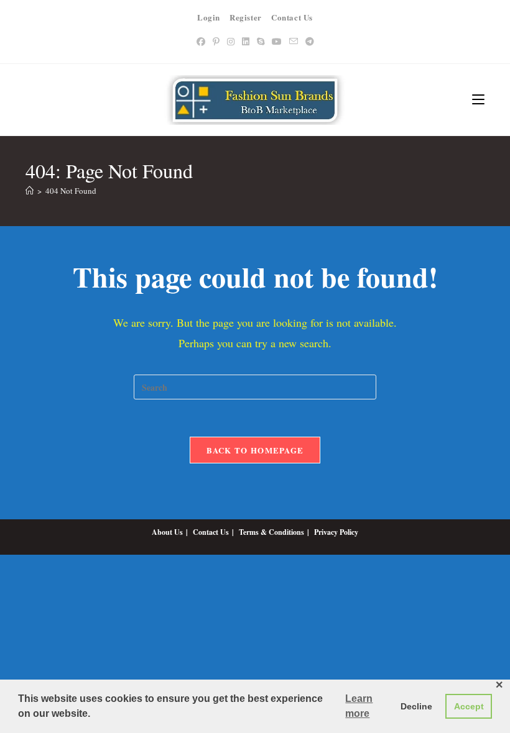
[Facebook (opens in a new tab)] (201, 41)
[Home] (30, 190)
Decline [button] (416, 706)
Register (246, 17)
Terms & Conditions (271, 532)
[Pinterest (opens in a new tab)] (216, 41)
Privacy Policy (336, 532)
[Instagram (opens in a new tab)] (230, 41)
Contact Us (292, 17)
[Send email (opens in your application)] (293, 41)
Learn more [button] (359, 706)
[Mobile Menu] (478, 99)
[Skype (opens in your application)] (260, 41)
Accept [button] (469, 706)
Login (208, 17)
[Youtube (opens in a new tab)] (276, 41)
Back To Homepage (255, 450)
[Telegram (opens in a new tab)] (310, 41)
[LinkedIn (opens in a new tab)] (245, 41)
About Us (167, 532)
